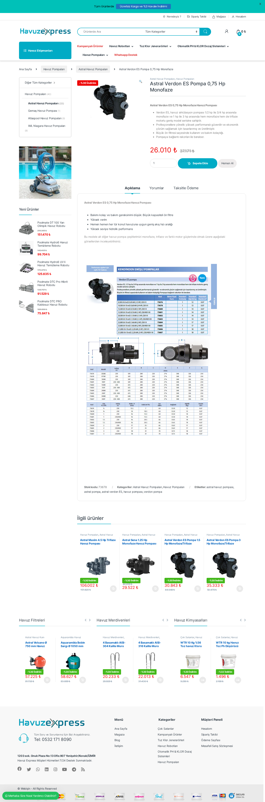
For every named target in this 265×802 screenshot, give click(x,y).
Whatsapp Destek (125, 54)
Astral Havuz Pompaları (93, 69)
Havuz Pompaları (94, 54)
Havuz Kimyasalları (191, 638)
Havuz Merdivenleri (113, 637)
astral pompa (92, 491)
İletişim (118, 746)
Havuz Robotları (119, 46)
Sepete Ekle (200, 163)
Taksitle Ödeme (185, 188)
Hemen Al (227, 163)
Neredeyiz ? (174, 16)
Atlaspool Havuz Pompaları (46, 118)
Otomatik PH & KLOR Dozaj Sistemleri (201, 46)
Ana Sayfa (25, 69)
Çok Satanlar (187, 637)
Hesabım (241, 16)
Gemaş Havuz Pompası (44, 110)
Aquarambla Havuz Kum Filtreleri (71, 638)
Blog (117, 740)
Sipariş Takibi (198, 16)
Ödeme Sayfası (210, 740)
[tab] (132, 189)
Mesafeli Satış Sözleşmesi (217, 746)
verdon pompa (153, 491)
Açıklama (132, 188)
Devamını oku (200, 680)
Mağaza (221, 16)
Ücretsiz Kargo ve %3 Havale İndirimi (143, 6)
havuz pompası (133, 491)
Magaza (119, 734)
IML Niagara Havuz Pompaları (45, 128)
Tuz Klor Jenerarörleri (153, 46)
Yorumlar (156, 188)
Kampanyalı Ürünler (90, 46)
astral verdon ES (112, 491)
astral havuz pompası (220, 487)
